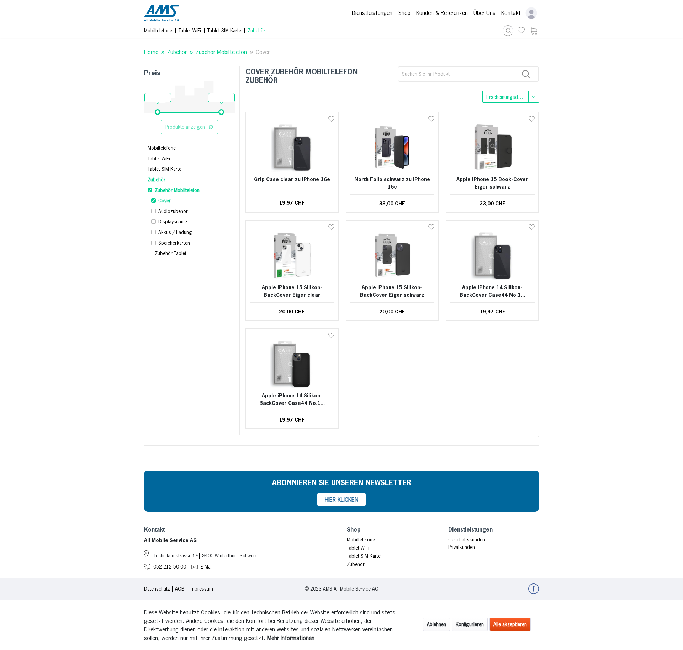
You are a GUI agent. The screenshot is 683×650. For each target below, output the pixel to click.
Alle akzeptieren (510, 624)
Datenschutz (157, 589)
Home (151, 52)
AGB (180, 589)
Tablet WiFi (159, 158)
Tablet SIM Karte (164, 169)
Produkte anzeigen (185, 127)
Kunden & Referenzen (442, 12)
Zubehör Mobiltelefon (221, 52)
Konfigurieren (470, 624)
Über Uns (484, 12)
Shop (404, 12)
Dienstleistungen (372, 12)
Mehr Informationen (290, 637)
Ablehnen (436, 624)
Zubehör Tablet (170, 253)
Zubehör (177, 52)
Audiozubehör (173, 211)
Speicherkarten (174, 243)
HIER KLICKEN (341, 499)
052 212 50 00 (169, 567)
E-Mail (207, 567)
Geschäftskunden (466, 540)
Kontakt (511, 12)
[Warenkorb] (533, 30)
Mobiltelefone (162, 148)
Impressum (201, 589)
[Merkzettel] (521, 30)
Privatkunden (461, 547)
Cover (263, 52)
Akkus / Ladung (175, 232)
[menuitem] (521, 30)
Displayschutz (172, 221)
